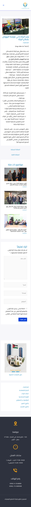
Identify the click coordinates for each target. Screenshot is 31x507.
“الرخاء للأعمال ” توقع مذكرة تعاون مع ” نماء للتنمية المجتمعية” (16, 230)
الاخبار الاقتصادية (24, 390)
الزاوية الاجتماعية (24, 396)
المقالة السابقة (15, 149)
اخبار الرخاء (26, 42)
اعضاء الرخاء (25, 393)
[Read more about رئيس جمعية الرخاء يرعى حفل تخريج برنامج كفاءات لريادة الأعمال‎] (15, 174)
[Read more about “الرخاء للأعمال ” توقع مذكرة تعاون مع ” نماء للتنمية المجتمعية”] (15, 220)
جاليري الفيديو (25, 406)
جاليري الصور (25, 403)
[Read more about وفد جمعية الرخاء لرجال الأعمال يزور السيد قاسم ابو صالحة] (15, 197)
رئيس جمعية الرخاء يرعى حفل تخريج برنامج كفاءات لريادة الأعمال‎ (16, 184)
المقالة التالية (15, 154)
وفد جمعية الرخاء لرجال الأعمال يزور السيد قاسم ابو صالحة (16, 207)
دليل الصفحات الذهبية (15, 374)
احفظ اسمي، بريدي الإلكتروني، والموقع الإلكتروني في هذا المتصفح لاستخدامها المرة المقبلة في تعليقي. (16, 311)
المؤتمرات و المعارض (22, 400)
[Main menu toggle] (3, 5)
